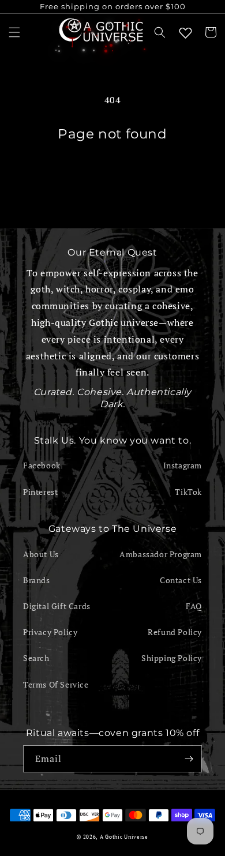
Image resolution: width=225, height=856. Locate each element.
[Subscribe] (188, 758)
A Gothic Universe (124, 836)
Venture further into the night (112, 173)
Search (36, 657)
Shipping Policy (171, 657)
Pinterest (40, 491)
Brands (36, 580)
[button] (14, 32)
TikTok (188, 491)
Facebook (42, 465)
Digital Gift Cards (57, 605)
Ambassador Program (160, 554)
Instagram (182, 465)
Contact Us (181, 580)
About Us (41, 554)
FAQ (194, 605)
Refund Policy (175, 631)
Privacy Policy (50, 631)
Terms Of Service (56, 684)
